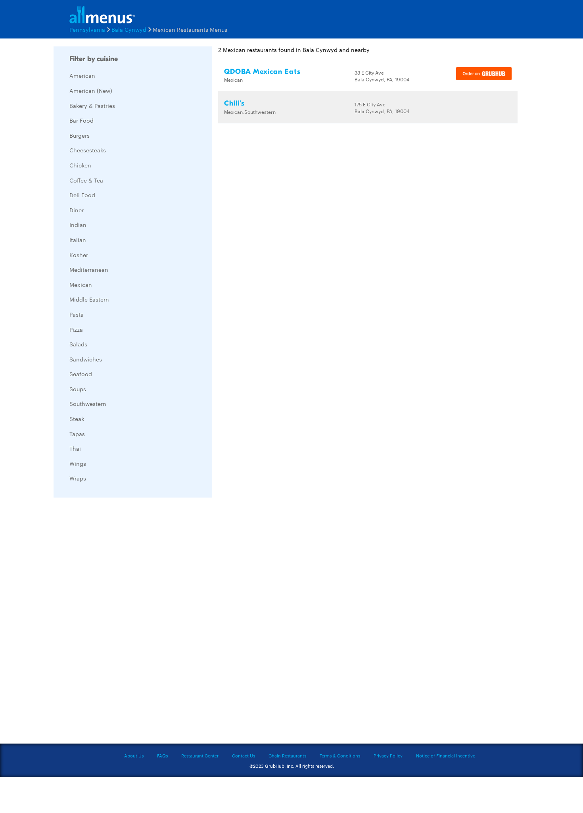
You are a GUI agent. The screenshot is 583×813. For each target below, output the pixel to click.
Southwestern (87, 403)
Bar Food (81, 120)
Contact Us (243, 755)
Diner (76, 210)
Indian (77, 225)
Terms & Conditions (340, 755)
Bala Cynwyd (128, 29)
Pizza (76, 329)
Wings (77, 463)
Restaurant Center (200, 755)
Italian (77, 240)
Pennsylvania (87, 29)
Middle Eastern (89, 299)
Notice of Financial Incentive (445, 755)
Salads (78, 344)
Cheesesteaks (87, 150)
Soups (77, 389)
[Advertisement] (113, 623)
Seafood (80, 374)
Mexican (80, 284)
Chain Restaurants (287, 755)
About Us (134, 755)
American (82, 75)
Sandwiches (85, 359)
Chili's (234, 103)
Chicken (80, 165)
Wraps (77, 478)
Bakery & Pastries (92, 106)
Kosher (78, 255)
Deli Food (82, 195)
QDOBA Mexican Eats (262, 71)
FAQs (162, 755)
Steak (76, 419)
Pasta (76, 314)
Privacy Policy (388, 755)
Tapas (77, 434)
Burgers (79, 135)
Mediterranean (88, 269)
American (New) (90, 90)
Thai (75, 448)
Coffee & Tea (86, 180)
